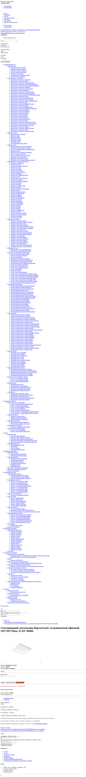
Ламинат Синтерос (16, 549)
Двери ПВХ (14, 446)
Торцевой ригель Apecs (17, 358)
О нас (5, 13)
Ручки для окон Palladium (18, 408)
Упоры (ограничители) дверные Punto (22, 342)
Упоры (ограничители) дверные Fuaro (22, 331)
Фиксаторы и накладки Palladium (20, 111)
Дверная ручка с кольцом (18, 76)
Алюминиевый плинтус (14, 474)
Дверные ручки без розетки (19, 70)
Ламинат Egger (15, 537)
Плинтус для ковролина (14, 493)
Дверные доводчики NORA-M (19, 239)
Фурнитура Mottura (16, 196)
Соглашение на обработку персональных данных (18, 760)
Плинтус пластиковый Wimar (19, 492)
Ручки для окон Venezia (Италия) (20, 410)
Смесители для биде (16, 575)
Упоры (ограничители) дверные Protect (22, 339)
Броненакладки (11, 383)
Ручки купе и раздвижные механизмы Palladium (24, 276)
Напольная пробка (12, 452)
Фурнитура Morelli (16, 195)
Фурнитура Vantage (16, 216)
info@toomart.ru (20, 33)
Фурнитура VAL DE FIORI (18, 213)
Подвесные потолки (13, 593)
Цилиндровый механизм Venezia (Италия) (23, 311)
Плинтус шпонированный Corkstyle (21, 514)
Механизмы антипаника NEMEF (20, 399)
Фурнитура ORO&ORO (17, 198)
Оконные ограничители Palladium (20, 427)
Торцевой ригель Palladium (18, 363)
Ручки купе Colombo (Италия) (19, 267)
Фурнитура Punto (16, 207)
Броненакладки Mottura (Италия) (20, 390)
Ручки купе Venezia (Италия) (19, 272)
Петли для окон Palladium (18, 430)
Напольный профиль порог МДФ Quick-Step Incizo (25, 511)
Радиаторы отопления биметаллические (18, 564)
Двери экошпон (15, 448)
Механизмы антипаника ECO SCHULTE (22, 398)
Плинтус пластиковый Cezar (19, 483)
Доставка (6, 699)
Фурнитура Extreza (16, 182)
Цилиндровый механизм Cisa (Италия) (22, 293)
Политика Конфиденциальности (13, 759)
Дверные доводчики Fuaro (18, 229)
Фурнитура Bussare (16, 173)
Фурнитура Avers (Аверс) (18, 172)
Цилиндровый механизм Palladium (21, 302)
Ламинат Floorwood (16, 531)
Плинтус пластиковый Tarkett (19, 490)
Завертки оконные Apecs (18, 416)
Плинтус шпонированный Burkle (20, 517)
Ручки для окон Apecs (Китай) (19, 405)
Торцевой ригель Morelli (18, 354)
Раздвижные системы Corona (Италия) (22, 260)
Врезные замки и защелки (18, 134)
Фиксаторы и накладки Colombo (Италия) (23, 93)
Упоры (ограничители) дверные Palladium (23, 337)
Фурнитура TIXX (16, 211)
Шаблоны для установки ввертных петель (23, 160)
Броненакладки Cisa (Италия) (19, 386)
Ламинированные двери (18, 449)
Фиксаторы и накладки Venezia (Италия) (22, 128)
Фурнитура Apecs (16, 167)
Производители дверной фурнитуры (17, 161)
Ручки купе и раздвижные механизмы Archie (24, 273)
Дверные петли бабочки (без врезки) (21, 152)
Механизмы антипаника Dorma (20, 396)
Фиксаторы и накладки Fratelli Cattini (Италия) (24, 101)
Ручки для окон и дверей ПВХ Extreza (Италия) (24, 413)
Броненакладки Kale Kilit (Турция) (20, 389)
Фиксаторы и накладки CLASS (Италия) (22, 92)
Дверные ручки (11, 66)
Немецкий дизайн (16, 599)
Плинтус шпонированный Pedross (20, 519)
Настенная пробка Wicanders (19, 458)
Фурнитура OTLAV (16, 199)
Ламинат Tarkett (15, 546)
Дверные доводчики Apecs (18, 223)
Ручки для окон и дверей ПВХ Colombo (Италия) (25, 411)
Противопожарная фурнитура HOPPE (22, 373)
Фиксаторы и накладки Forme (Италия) (22, 99)
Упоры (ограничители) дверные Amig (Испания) (25, 320)
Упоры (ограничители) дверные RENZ (22, 343)
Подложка (10, 551)
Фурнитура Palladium (17, 202)
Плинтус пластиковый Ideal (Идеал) (21, 486)
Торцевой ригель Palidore (18, 361)
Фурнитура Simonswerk (17, 210)
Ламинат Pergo (15, 543)
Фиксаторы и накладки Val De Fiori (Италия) (23, 123)
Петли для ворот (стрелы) (18, 154)
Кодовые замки (15, 136)
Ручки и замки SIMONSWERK (20, 381)
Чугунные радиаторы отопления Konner (22, 569)
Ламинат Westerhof (16, 548)
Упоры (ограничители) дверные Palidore (22, 336)
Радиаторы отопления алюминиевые (17, 561)
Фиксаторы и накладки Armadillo (20, 87)
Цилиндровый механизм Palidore (20, 301)
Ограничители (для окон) (14, 425)
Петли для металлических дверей (20, 155)
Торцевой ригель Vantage (18, 366)
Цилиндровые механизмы (14, 284)
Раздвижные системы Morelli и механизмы (23, 263)
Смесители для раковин (17, 580)
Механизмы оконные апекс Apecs (20, 423)
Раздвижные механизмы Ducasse (20, 258)
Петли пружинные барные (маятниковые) (23, 149)
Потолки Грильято (12, 596)
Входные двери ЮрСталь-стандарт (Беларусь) (24, 442)
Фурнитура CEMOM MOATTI (19, 175)
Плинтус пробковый (13, 470)
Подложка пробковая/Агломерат (16, 469)
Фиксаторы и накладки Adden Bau (21, 79)
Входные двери (11, 434)
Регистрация (7, 6)
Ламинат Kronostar (16, 542)
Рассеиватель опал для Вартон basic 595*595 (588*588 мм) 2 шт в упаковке (22, 730)
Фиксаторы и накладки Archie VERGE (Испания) (25, 85)
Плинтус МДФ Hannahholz (18, 501)
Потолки (6, 620)
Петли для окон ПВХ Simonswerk (20, 431)
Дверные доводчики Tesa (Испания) (21, 245)
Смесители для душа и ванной (19, 577)
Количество (4, 674)
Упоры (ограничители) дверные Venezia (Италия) (25, 348)
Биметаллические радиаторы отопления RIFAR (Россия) (27, 566)
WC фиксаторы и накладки (15, 78)
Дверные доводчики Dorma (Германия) (22, 228)
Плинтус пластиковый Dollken (19, 484)
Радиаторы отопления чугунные (16, 567)
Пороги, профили (12, 507)
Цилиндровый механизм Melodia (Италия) (23, 298)
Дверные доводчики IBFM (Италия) (21, 234)
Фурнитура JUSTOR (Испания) (20, 189)
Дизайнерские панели (17, 461)
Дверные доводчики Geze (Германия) (21, 233)
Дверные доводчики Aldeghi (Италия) (21, 222)
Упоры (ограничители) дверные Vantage (22, 346)
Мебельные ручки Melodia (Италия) (21, 251)
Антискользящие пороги (18, 508)
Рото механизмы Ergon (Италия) (20, 254)
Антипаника (11, 392)
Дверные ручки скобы (17, 73)
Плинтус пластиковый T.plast (19, 489)
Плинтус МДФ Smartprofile (18, 505)
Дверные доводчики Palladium (19, 242)
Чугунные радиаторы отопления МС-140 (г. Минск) (25, 572)
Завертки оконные (12, 414)
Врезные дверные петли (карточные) (21, 146)
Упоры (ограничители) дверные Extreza (22, 328)
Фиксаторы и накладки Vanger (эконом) (22, 125)
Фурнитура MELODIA (17, 193)
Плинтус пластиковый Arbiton (19, 481)
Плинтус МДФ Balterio (17, 498)
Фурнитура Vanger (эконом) (19, 214)
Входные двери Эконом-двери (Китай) (22, 439)
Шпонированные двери (17, 445)
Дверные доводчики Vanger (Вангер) (21, 246)
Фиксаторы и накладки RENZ (19, 117)
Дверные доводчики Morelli (19, 237)
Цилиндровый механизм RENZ (20, 305)
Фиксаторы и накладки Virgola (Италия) (22, 131)
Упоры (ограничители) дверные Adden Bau (23, 319)
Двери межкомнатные (13, 443)
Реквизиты (7, 14)
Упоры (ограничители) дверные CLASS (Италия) (25, 325)
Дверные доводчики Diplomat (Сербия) (22, 226)
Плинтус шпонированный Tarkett (20, 522)
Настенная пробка (12, 457)
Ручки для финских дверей (18, 72)
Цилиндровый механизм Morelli (20, 299)
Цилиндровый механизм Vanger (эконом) (22, 308)
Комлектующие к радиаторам (15, 554)
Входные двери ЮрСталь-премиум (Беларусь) (24, 440)
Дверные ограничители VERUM (20, 314)
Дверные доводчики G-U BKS (19, 231)
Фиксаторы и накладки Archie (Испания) (22, 82)
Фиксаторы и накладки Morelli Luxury (22, 107)
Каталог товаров (5, 61)
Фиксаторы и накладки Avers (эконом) (22, 89)
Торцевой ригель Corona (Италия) (20, 360)
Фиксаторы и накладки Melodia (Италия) (22, 104)
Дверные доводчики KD (18, 236)
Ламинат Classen (15, 536)
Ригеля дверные (12, 351)
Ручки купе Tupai (16, 270)
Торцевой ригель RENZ (17, 364)
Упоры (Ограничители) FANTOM (20, 316)
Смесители (10, 574)
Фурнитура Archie (16, 169)
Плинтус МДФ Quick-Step (18, 504)
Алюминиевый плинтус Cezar (19, 475)
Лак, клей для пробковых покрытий (17, 467)
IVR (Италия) (14, 584)
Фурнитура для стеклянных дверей (17, 377)
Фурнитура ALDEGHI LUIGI (19, 166)
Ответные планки (16, 140)
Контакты (7, 19)
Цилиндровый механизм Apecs (20, 290)
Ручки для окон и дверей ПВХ (16, 402)
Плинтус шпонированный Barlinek (21, 516)
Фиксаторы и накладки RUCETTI (20, 119)
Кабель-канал (11, 524)
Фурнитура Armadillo (17, 170)
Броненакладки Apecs (17, 384)
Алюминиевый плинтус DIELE (20, 477)
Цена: (2, 614)
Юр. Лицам (7, 21)
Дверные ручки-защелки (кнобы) (20, 75)
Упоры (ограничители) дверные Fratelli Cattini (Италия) (26, 330)
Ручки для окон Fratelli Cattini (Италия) (22, 404)
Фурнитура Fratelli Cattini (18, 186)
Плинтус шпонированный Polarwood (21, 521)
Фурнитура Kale (15, 190)
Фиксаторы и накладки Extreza (19, 96)
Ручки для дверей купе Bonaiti (19, 264)
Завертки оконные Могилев (19, 417)
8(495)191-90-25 (5, 31)
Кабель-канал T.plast (16, 525)
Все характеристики (6, 694)
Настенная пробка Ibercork (18, 463)
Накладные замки (16, 139)
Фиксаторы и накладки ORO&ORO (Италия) (24, 108)
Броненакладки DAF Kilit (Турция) (21, 387)
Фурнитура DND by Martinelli (19, 181)
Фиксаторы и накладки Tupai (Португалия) (23, 122)
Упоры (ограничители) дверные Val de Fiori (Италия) (26, 345)
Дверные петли (11, 145)
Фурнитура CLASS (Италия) (19, 178)
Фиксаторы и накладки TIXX (19, 120)
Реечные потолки (12, 598)
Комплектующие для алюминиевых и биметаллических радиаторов (30, 555)
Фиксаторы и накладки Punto (19, 116)
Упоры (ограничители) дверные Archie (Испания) (25, 323)
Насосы (9, 558)
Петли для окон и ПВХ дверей (16, 428)
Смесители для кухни (17, 578)
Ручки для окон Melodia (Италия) (20, 407)
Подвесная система (12, 590)
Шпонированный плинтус (15, 513)
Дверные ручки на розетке (18, 67)
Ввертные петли (15, 151)
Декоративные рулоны (17, 460)
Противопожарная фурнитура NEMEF (22, 375)
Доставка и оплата (9, 18)
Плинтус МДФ (11, 496)
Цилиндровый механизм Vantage (20, 310)
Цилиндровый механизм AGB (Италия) (22, 289)
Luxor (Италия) (15, 586)
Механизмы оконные (13, 420)
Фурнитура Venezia (16, 217)
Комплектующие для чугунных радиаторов (23, 557)
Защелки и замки (12, 132)
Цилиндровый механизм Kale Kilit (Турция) (23, 296)
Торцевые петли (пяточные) (19, 157)
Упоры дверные (11, 313)
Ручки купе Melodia (16, 257)
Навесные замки (15, 137)
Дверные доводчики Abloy (18, 220)
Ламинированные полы (14, 530)
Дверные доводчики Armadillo (19, 225)
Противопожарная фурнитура (16, 367)
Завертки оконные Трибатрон (19, 419)
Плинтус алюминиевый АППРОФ (21, 478)
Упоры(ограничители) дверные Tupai (21, 349)
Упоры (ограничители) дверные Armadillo (23, 317)
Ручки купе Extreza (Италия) (19, 255)
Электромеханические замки (19, 143)
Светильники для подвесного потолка (18, 602)
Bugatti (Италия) (15, 583)
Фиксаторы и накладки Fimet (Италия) (22, 98)
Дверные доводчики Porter (18, 243)
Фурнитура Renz (15, 208)
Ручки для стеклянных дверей (19, 380)
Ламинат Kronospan (16, 540)
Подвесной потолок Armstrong (19, 595)
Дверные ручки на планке (18, 69)
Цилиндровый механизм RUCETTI (21, 307)
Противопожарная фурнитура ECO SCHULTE (24, 372)
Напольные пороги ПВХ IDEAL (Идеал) (22, 510)
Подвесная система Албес (18, 592)
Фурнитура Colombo (17, 179)
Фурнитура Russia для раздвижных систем (23, 283)
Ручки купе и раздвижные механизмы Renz (23, 278)
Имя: (2, 611)
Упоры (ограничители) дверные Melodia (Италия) (25, 333)
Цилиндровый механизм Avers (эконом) (22, 292)
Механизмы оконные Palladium (19, 422)
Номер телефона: (5, 613)
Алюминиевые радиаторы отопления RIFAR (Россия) (26, 563)
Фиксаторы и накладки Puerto (19, 114)
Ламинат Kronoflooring (17, 539)
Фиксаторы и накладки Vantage (20, 126)
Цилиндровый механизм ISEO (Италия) (22, 295)
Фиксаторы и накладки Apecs (19, 81)
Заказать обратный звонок (8, 33)
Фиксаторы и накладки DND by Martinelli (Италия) (25, 95)
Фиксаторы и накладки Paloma (19, 113)
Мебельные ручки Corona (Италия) (21, 249)
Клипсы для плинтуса (13, 527)
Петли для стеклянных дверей (19, 378)
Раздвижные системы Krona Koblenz (21, 261)
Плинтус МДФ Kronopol (18, 502)
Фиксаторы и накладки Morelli (19, 105)
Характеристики (9, 698)
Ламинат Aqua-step (16, 533)
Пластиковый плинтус (13, 480)
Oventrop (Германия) (16, 587)
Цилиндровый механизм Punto (19, 304)
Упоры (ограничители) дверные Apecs (22, 322)
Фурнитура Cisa (15, 176)
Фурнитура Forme (16, 184)
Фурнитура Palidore (16, 201)
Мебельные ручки (12, 248)
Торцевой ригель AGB (17, 357)
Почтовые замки (15, 142)
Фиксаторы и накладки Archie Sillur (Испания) (24, 84)
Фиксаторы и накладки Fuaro (19, 102)
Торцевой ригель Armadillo (18, 352)
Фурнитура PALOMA (17, 204)
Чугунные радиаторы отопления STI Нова (23, 571)
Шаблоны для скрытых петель (19, 158)
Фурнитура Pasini (16, 205)
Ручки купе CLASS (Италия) (19, 266)
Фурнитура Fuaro (16, 187)
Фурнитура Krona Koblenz (18, 192)
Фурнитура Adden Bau (17, 163)
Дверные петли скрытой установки (21, 148)
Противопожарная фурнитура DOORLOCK (23, 370)
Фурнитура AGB (15, 164)
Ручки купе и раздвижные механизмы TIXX (23, 280)
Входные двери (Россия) (18, 436)
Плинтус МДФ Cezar (17, 499)
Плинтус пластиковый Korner (19, 487)
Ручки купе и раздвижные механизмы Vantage (24, 281)
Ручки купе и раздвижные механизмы (18, 252)
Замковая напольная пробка (19, 455)
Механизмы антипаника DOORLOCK (22, 395)
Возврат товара (8, 757)
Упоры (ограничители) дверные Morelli (22, 334)
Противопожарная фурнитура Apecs (21, 369)
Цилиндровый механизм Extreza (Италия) (23, 286)
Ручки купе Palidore (16, 269)
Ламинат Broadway (16, 534)
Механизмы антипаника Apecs (19, 393)
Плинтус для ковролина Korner (20, 495)
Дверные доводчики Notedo (19, 240)
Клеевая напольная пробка (18, 454)
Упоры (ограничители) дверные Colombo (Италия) (25, 326)
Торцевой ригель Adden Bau (19, 355)
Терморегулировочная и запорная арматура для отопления (24, 581)
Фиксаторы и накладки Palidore (20, 110)
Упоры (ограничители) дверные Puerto (22, 340)
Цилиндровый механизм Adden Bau (21, 287)
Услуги (6, 16)
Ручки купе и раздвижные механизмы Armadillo (24, 275)
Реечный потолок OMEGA (18, 601)
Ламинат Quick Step (16, 545)
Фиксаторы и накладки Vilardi (19, 129)
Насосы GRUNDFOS (17, 560)
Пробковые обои (15, 464)
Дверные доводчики (13, 219)
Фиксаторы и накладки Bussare (20, 90)
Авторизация (8, 7)
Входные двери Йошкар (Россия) (20, 437)
